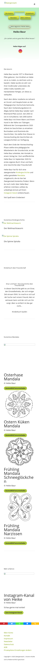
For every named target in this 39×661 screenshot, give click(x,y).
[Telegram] (12, 623)
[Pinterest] (4, 623)
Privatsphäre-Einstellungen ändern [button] (17, 650)
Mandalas (21, 175)
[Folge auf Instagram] (20, 51)
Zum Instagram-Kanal (13, 613)
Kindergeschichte (23, 172)
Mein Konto (8, 633)
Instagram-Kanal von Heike (19, 597)
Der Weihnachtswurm (13, 228)
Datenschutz (9, 644)
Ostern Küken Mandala (16, 423)
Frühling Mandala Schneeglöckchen (19, 475)
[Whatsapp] (19, 623)
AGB (5, 647)
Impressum (8, 638)
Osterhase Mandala (13, 377)
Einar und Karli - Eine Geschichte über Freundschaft (19, 284)
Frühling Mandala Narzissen (13, 529)
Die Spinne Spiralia (12, 241)
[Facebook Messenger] (27, 623)
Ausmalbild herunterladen (15, 388)
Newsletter (8, 641)
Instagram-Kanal (10, 193)
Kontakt (7, 635)
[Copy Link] (35, 623)
